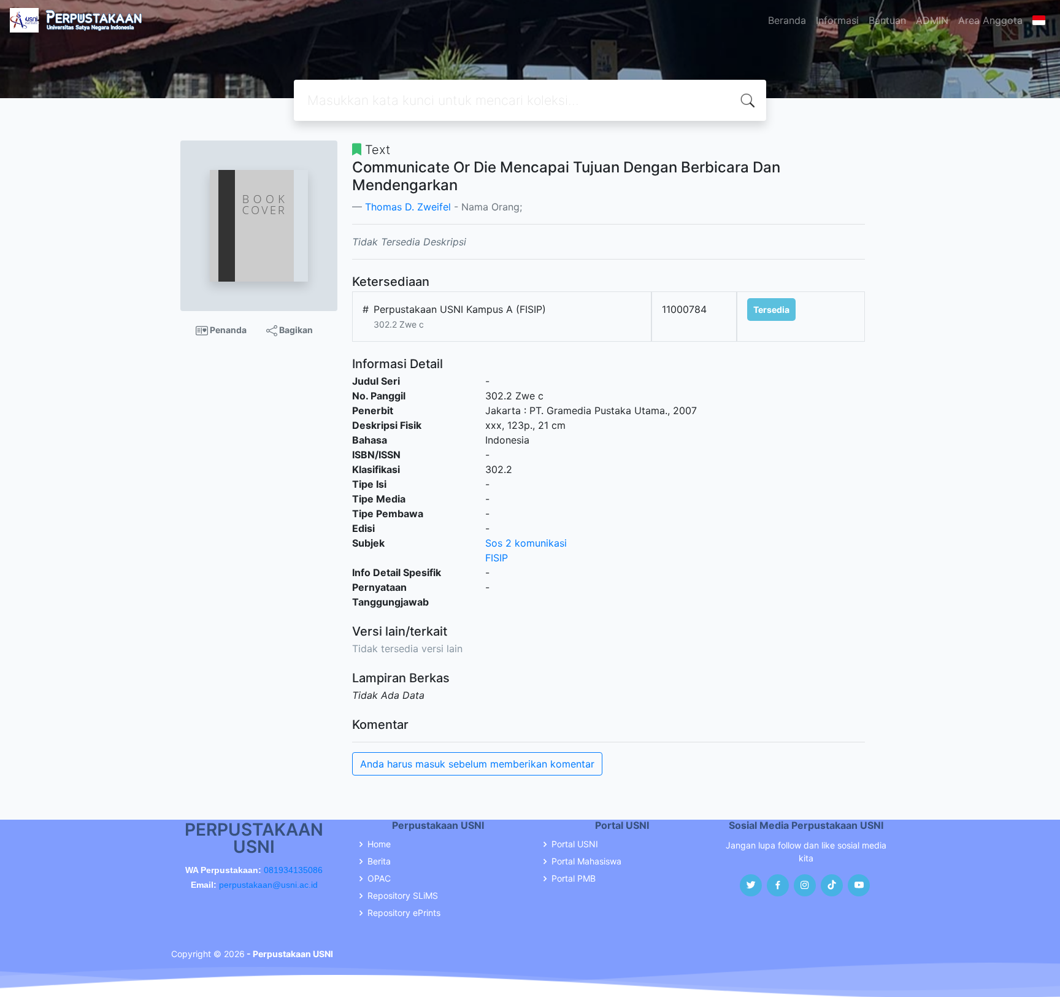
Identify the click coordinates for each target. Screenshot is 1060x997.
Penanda (227, 330)
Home (379, 844)
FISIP (496, 558)
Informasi (837, 20)
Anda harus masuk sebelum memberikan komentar (477, 764)
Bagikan (295, 330)
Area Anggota (990, 20)
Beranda (787, 20)
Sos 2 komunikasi (526, 543)
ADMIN (932, 20)
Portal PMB (573, 878)
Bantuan (887, 20)
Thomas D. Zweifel (408, 207)
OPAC (379, 878)
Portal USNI (574, 844)
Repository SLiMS (402, 895)
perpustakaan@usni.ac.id (268, 885)
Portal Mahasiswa (586, 861)
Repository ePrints (403, 913)
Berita (379, 861)
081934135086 (293, 870)
